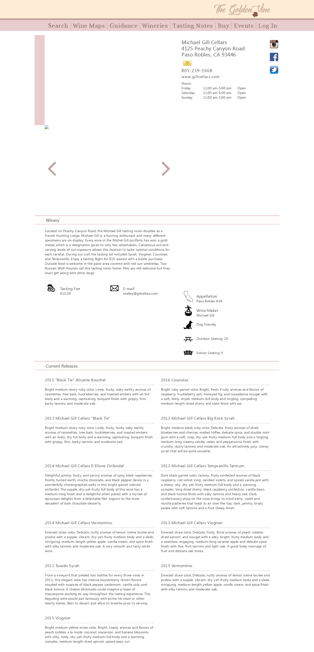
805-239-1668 (197, 70)
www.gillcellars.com (201, 76)
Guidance (124, 25)
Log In (267, 25)
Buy (224, 25)
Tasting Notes (193, 25)
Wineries (155, 25)
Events (244, 25)
